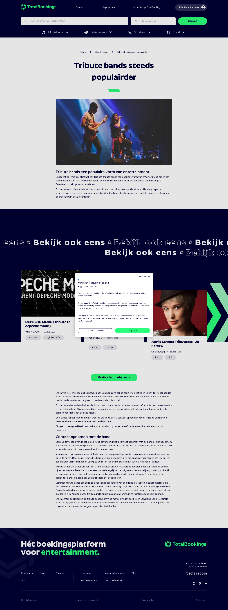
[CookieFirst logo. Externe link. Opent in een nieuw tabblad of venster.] (79, 279)
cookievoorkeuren (128, 315)
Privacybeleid (144, 277)
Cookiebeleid (86, 321)
